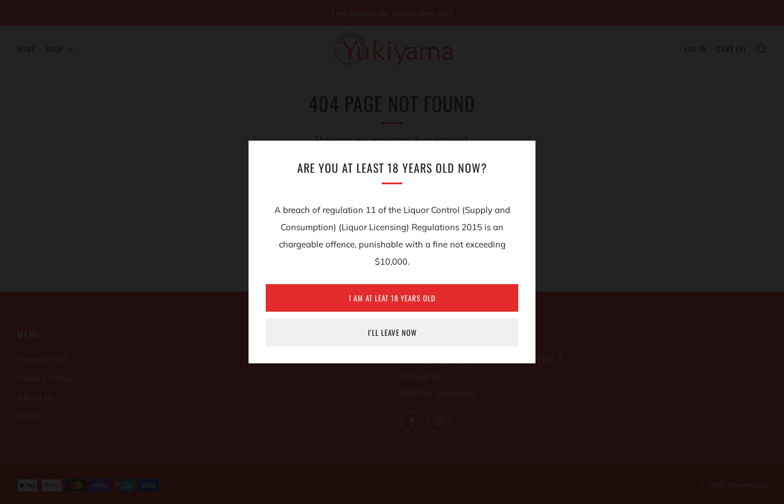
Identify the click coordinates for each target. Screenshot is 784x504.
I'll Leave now (392, 332)
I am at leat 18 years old (392, 298)
